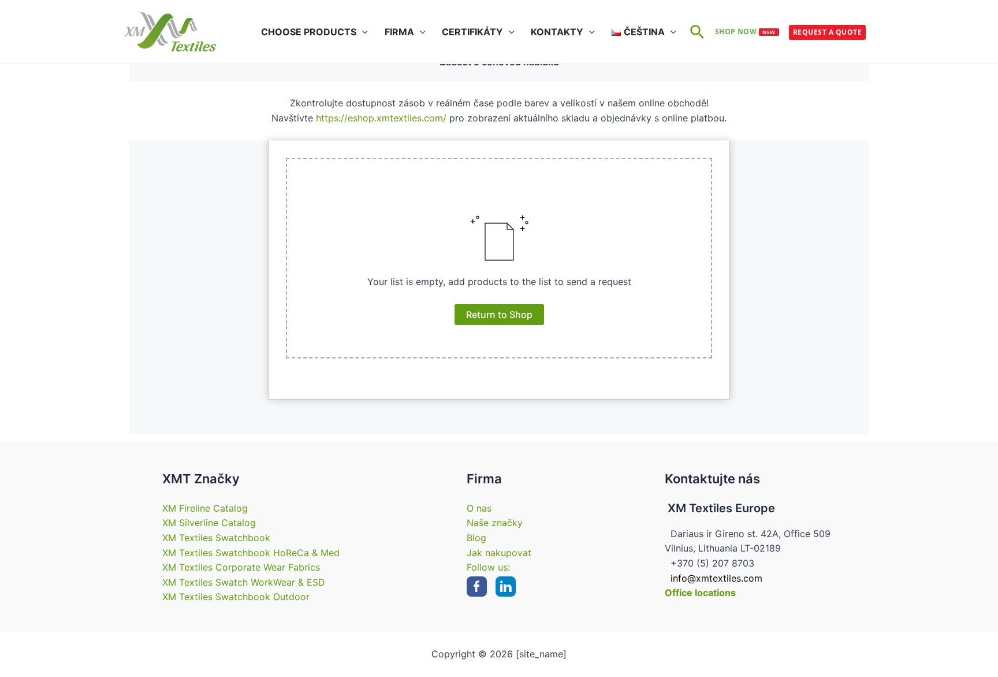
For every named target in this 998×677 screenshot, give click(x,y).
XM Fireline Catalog (205, 508)
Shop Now (745, 31)
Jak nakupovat (499, 552)
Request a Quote (827, 32)
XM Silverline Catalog (209, 522)
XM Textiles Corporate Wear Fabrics (241, 567)
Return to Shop (499, 314)
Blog (476, 537)
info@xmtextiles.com (716, 578)
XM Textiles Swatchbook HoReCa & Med (251, 552)
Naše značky (495, 522)
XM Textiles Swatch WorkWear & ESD (243, 582)
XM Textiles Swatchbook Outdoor (236, 596)
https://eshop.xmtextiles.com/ (381, 118)
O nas (479, 508)
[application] (362, 32)
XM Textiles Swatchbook (216, 537)
